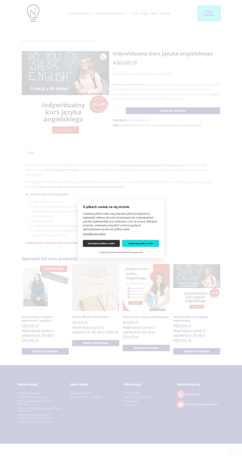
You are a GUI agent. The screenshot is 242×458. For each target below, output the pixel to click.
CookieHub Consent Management (126, 252)
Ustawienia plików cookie (101, 243)
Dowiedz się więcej (94, 233)
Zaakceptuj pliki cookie (140, 243)
